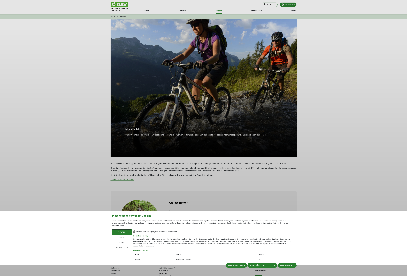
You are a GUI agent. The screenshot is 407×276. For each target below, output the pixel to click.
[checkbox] (214, 232)
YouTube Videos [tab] (122, 247)
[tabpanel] (214, 246)
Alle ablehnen (287, 265)
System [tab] (121, 242)
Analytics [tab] (121, 232)
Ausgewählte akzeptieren (262, 265)
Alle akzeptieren (236, 265)
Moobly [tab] (122, 237)
